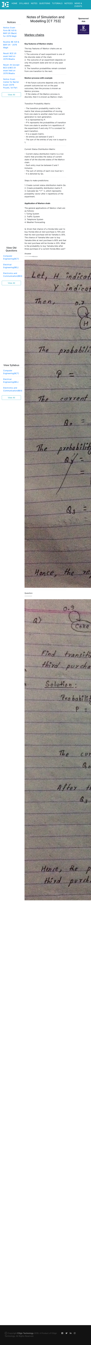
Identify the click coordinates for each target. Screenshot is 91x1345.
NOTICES (68, 3)
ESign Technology (25, 1333)
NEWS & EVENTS (78, 4)
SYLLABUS (24, 3)
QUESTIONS (44, 3)
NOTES (34, 3)
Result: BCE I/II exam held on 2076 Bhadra (9, 56)
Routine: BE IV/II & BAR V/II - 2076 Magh (11, 45)
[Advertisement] (11, 134)
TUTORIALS (57, 3)
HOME (14, 3)
